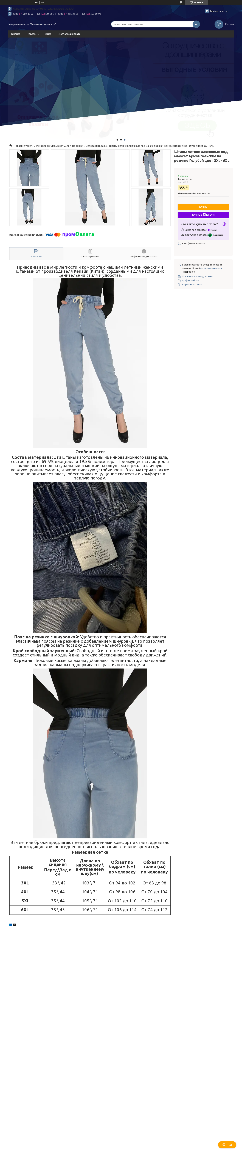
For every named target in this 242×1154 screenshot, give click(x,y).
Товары (31, 34)
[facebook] (10, 925)
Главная (15, 34)
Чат (230, 1144)
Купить (203, 206)
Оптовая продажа (96, 145)
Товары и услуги (23, 145)
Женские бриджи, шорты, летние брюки (59, 145)
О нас (48, 34)
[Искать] (196, 24)
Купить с (197, 214)
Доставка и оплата (69, 34)
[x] (14, 925)
